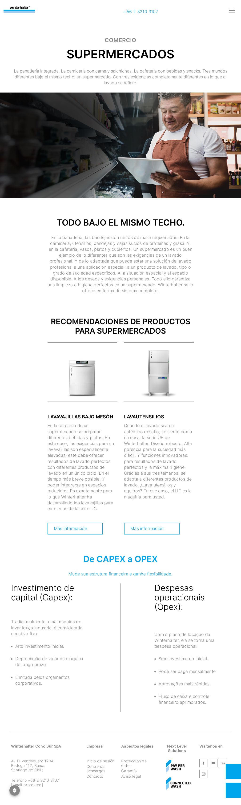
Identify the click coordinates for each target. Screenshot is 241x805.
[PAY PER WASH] (175, 766)
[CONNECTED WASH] (178, 784)
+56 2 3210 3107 (140, 11)
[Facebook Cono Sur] (203, 763)
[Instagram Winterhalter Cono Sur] (203, 774)
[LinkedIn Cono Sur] (223, 763)
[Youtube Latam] (213, 763)
